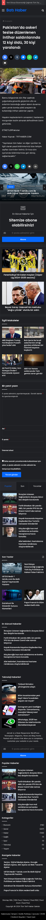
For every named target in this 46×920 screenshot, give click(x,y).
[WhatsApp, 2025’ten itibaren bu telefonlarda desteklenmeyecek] (9, 723)
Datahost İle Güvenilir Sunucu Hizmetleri (10, 606)
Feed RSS (34, 900)
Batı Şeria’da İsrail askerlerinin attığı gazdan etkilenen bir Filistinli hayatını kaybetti (33, 345)
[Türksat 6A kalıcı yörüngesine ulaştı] (9, 687)
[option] (23, 187)
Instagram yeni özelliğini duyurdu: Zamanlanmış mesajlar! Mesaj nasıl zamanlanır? (29, 711)
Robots (26, 900)
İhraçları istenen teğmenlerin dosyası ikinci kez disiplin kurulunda (31, 497)
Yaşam (6, 849)
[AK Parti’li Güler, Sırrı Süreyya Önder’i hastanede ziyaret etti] (12, 360)
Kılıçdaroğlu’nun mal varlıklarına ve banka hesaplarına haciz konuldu (30, 807)
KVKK (43, 914)
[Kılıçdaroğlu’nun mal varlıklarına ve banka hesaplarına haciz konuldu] (10, 532)
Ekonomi (6, 825)
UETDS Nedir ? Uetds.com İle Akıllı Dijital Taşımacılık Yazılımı (11, 580)
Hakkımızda (5, 914)
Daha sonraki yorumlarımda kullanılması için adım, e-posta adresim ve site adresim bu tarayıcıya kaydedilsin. (21, 465)
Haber (5, 833)
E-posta (6, 439)
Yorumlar (37, 486)
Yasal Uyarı (31, 917)
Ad (4, 429)
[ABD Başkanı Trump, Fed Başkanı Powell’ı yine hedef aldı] (12, 332)
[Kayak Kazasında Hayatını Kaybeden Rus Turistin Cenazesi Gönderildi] (10, 521)
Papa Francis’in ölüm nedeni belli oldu (34, 603)
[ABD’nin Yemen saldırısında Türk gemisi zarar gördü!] (34, 360)
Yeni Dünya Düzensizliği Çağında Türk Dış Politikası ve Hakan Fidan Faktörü (22, 192)
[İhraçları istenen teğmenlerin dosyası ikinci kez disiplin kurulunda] (10, 498)
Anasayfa (8, 21)
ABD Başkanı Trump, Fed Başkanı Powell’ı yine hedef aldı (11, 342)
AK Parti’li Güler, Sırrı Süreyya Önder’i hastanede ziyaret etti (11, 372)
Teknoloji (7, 845)
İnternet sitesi (7, 450)
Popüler (8, 486)
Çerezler (35, 914)
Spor (5, 841)
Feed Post (26, 903)
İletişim (14, 914)
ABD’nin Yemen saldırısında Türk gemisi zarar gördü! (33, 371)
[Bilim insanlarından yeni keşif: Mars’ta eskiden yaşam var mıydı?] (9, 699)
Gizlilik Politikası (25, 914)
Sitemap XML (7, 900)
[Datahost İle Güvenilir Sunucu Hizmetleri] (12, 595)
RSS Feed (18, 900)
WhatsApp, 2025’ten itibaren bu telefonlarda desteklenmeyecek (29, 722)
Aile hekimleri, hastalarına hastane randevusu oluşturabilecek (31, 544)
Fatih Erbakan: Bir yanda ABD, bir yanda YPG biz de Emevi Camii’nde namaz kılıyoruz (30, 785)
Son (22, 486)
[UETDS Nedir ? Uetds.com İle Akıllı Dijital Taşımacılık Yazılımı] (12, 568)
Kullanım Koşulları (18, 917)
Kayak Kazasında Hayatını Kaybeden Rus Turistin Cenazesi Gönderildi (31, 521)
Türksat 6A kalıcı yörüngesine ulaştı (26, 685)
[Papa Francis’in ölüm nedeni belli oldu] (34, 595)
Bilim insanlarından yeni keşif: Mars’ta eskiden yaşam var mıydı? (29, 698)
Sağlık (5, 837)
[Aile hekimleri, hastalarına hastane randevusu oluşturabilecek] (10, 543)
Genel (10, 186)
